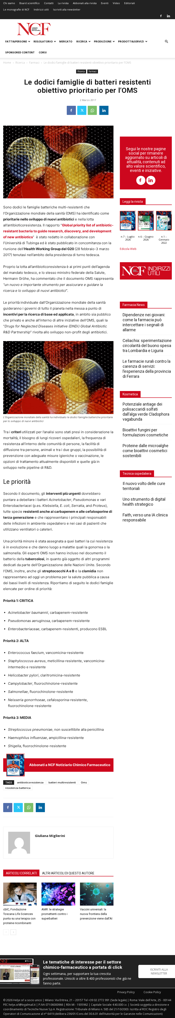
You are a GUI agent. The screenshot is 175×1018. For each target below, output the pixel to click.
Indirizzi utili (41, 9)
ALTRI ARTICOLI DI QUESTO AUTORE (68, 873)
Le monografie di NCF (16, 9)
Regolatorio (43, 41)
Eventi (104, 3)
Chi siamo (9, 3)
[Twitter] (81, 110)
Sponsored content (20, 52)
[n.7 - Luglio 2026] (15, 765)
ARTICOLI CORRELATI (21, 873)
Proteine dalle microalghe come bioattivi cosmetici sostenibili (145, 450)
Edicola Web (128, 249)
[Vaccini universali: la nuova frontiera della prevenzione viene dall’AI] (96, 894)
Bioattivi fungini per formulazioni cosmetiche (145, 432)
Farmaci (34, 63)
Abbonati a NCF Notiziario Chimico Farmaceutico (69, 765)
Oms (84, 782)
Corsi (43, 52)
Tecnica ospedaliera (137, 473)
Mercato (65, 41)
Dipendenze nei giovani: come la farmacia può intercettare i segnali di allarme (144, 322)
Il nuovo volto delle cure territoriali (144, 486)
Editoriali (129, 3)
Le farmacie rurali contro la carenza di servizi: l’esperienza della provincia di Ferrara (147, 369)
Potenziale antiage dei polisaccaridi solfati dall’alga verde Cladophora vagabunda (146, 412)
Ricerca (81, 41)
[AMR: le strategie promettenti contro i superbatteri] (58, 894)
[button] (166, 41)
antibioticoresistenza (30, 782)
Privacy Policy (126, 992)
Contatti (49, 3)
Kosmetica (130, 394)
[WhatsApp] (92, 110)
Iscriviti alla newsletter (66, 9)
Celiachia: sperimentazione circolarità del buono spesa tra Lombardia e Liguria (147, 345)
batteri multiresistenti (62, 782)
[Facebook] (160, 16)
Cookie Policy (152, 992)
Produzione (102, 41)
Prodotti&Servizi (131, 41)
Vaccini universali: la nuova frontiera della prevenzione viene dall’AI (96, 914)
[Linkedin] (168, 16)
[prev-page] (6, 932)
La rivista (63, 3)
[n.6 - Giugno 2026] (146, 222)
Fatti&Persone (16, 41)
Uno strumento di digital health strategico (144, 502)
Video (116, 3)
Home (7, 63)
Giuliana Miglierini (50, 835)
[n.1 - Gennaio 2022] (164, 222)
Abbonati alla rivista (85, 3)
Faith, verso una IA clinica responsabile (145, 517)
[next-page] (13, 932)
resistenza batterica (18, 788)
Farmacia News (134, 305)
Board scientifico (29, 3)
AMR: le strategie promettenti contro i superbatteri (54, 914)
